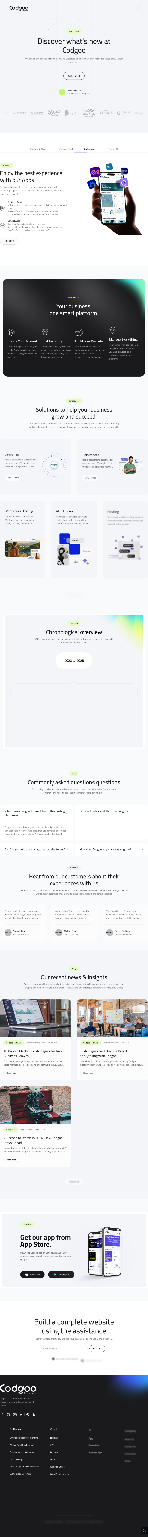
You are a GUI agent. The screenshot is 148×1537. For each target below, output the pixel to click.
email (52, 1459)
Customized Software (20, 1473)
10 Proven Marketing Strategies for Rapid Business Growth (33, 1053)
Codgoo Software (13, 1043)
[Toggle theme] (144, 1530)
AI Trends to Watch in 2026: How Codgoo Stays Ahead (33, 1140)
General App (94, 1444)
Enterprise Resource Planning (24, 1437)
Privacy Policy (17, 1491)
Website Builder (57, 1466)
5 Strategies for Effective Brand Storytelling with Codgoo (103, 1053)
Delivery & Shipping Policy (23, 1498)
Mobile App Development (22, 1445)
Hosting (54, 1437)
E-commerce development (23, 1452)
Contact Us (130, 1445)
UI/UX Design (16, 1459)
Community (130, 1452)
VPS (52, 1445)
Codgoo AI (10, 1129)
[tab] (39, 149)
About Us (129, 1437)
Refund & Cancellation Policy (24, 1506)
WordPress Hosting (60, 1473)
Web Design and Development (24, 1466)
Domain (54, 1452)
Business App (95, 1452)
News (127, 1459)
